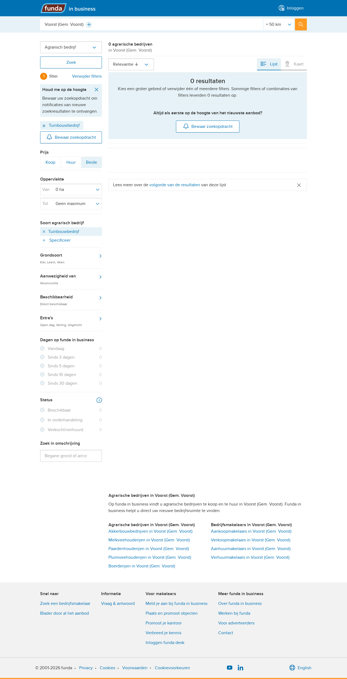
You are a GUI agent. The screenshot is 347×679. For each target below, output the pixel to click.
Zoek (71, 62)
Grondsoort (52, 258)
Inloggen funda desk (165, 642)
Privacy (86, 668)
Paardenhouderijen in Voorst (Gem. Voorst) (148, 548)
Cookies (107, 668)
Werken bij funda (234, 613)
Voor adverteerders (236, 623)
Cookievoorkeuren (172, 668)
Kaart (298, 64)
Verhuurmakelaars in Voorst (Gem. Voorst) (250, 557)
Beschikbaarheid (56, 300)
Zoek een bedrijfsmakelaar (65, 603)
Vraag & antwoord (118, 603)
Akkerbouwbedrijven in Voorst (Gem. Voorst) (150, 531)
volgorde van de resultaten (174, 185)
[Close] (299, 184)
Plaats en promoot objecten (172, 613)
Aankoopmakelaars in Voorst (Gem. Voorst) (251, 531)
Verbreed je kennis (163, 633)
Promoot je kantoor (164, 623)
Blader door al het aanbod (64, 613)
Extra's (61, 321)
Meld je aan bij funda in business (176, 603)
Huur (71, 163)
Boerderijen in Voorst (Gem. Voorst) (141, 566)
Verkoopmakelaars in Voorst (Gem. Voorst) (250, 540)
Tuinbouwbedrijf (63, 125)
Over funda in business (240, 603)
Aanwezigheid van (58, 279)
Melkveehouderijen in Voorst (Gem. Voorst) (149, 540)
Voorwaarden (134, 668)
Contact (225, 633)
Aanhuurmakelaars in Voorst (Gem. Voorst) (251, 548)
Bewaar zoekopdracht (75, 137)
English (304, 668)
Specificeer (59, 240)
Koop (50, 163)
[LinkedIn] (240, 668)
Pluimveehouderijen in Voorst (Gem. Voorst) (149, 557)
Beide (91, 163)
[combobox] (151, 24)
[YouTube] (229, 668)
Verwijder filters (87, 76)
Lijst (273, 64)
